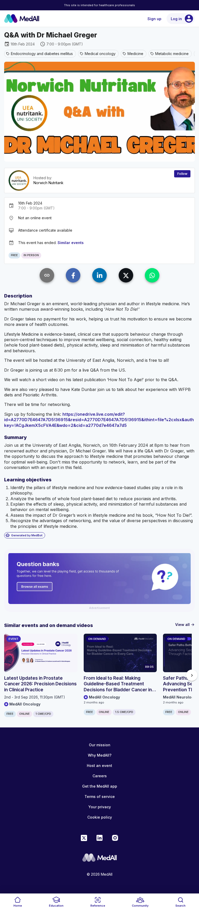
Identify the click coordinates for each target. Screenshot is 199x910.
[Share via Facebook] (73, 275)
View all (185, 624)
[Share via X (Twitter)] (126, 275)
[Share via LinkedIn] (99, 275)
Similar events (71, 242)
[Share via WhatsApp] (152, 275)
